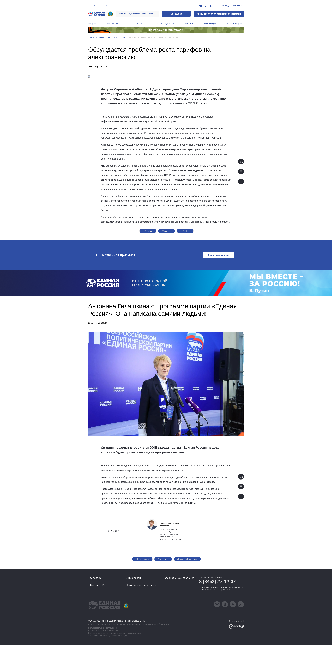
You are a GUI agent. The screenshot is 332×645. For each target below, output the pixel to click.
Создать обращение (218, 255)
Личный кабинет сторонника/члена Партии (219, 14)
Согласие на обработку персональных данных (109, 636)
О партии (92, 23)
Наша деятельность (137, 23)
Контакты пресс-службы (141, 585)
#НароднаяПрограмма (187, 559)
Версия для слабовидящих (232, 6)
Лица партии (112, 23)
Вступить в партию (235, 23)
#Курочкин (166, 231)
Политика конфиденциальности (103, 630)
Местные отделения (165, 23)
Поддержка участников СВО (166, 30)
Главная (91, 37)
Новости (122, 37)
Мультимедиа (210, 23)
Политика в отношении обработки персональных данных (115, 633)
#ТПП (185, 231)
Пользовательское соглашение (102, 628)
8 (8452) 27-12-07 (217, 581)
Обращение (176, 14)
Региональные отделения (178, 578)
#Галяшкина (163, 559)
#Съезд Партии (142, 559)
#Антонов (148, 231)
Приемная (189, 23)
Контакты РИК (98, 585)
